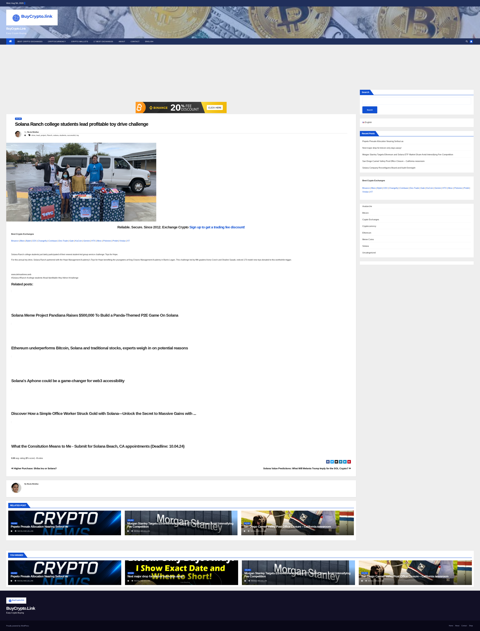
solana (55, 135)
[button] (467, 41)
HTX (93, 241)
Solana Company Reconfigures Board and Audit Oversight (388, 168)
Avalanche (367, 206)
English (149, 41)
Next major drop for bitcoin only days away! (382, 148)
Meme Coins (368, 239)
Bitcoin (365, 213)
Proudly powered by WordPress (17, 626)
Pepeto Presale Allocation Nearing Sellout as (39, 526)
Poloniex (107, 241)
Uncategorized (369, 253)
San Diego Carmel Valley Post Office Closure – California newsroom (287, 526)
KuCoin (78, 241)
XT (128, 241)
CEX (34, 241)
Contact (135, 41)
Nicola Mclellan (33, 132)
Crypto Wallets (79, 41)
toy (77, 135)
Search (365, 92)
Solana (18, 118)
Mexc (99, 241)
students (63, 135)
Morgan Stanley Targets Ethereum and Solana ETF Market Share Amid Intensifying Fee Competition (180, 525)
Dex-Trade (63, 241)
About (122, 41)
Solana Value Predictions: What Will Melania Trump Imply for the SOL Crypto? (306, 468)
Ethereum (366, 233)
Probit (115, 241)
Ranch (49, 135)
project (43, 135)
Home (451, 626)
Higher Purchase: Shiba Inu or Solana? (35, 468)
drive (33, 135)
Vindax (122, 241)
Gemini (87, 241)
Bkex (22, 241)
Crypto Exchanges (370, 219)
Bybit (28, 241)
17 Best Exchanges (103, 41)
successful (71, 135)
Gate (72, 241)
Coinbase (52, 241)
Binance (15, 241)
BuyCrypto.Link (16, 28)
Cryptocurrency (57, 41)
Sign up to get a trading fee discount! (217, 227)
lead (38, 135)
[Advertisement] (240, 63)
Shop (471, 626)
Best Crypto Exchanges (30, 41)
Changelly (42, 241)
